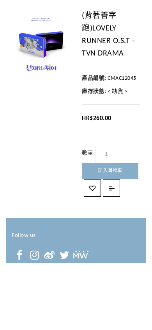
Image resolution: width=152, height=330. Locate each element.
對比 (111, 188)
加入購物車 (110, 171)
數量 (87, 153)
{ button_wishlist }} (92, 188)
